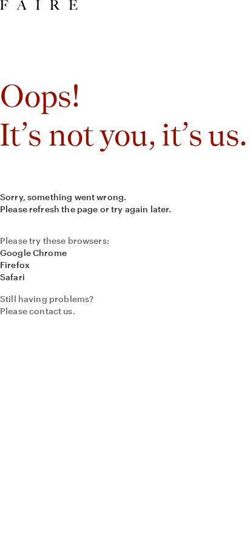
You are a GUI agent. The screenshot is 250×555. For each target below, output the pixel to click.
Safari (12, 277)
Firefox (15, 265)
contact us (51, 311)
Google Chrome (33, 252)
